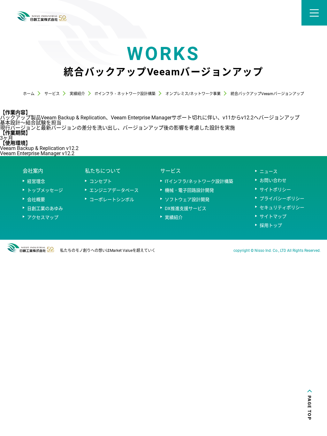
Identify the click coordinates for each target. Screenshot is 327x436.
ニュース (269, 171)
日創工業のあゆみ (45, 208)
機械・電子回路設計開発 (189, 190)
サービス (170, 171)
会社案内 (33, 171)
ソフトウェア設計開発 (187, 199)
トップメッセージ (45, 190)
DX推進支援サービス (185, 208)
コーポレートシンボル (111, 199)
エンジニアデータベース (114, 190)
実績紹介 (174, 217)
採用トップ (271, 225)
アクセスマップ (42, 217)
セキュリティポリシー (282, 207)
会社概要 (36, 199)
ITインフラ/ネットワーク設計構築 (199, 181)
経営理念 (36, 181)
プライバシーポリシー (282, 198)
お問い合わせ (273, 180)
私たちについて (103, 171)
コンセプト (100, 181)
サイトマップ (273, 216)
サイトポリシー (275, 189)
